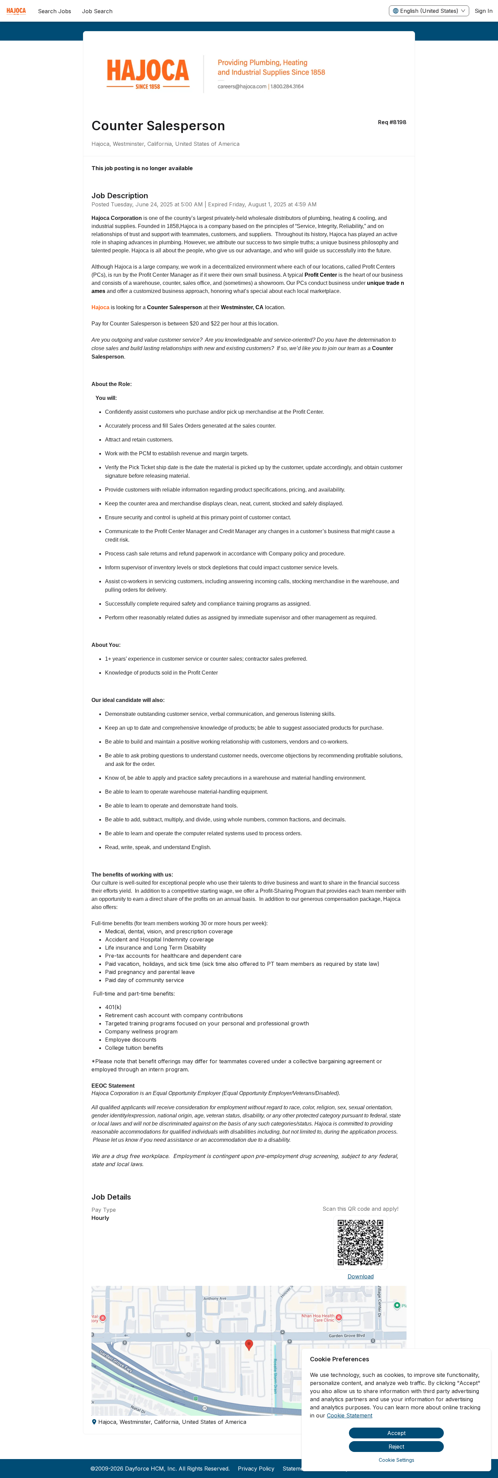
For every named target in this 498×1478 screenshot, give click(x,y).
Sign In (484, 10)
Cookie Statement (349, 1415)
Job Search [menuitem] (97, 11)
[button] (249, 1351)
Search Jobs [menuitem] (54, 11)
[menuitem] (16, 11)
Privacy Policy (256, 1468)
